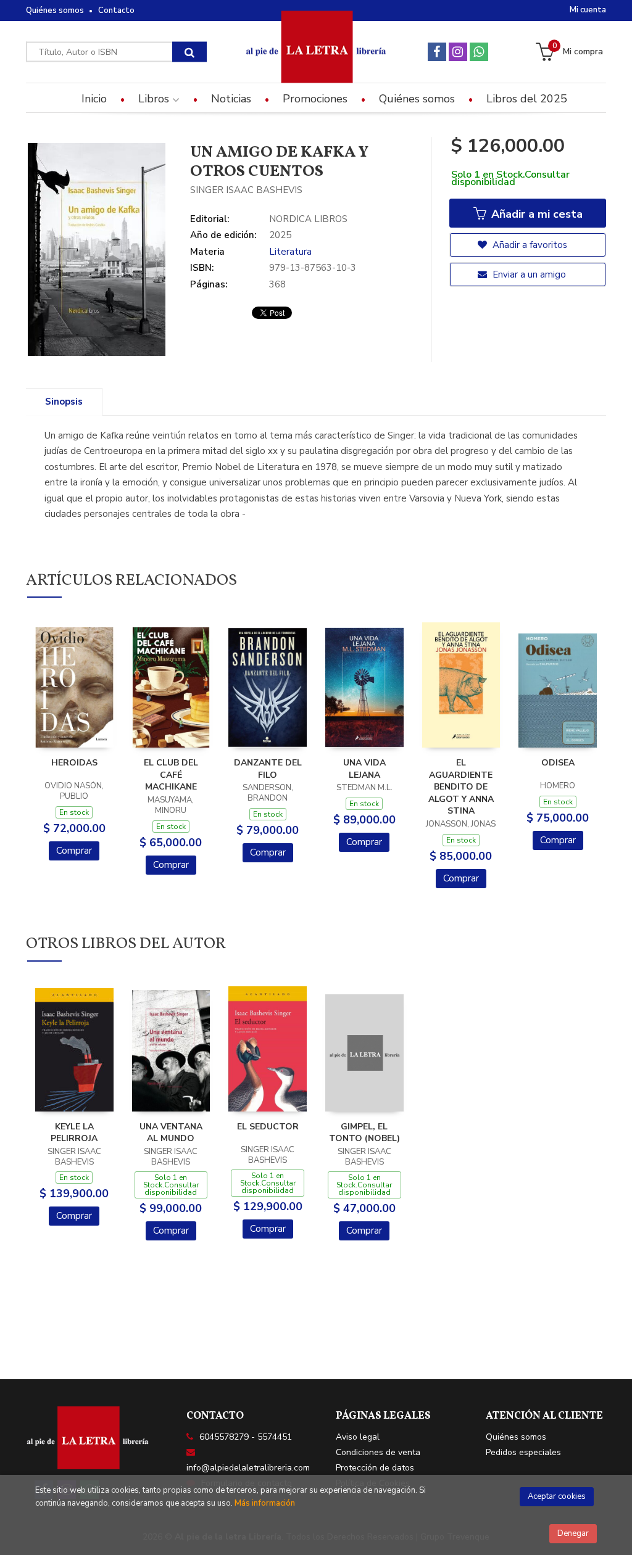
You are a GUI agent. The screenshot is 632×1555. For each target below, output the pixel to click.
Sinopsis (64, 401)
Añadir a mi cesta (535, 214)
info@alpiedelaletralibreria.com (248, 1468)
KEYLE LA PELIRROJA (74, 1133)
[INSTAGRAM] (458, 52)
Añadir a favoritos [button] (528, 245)
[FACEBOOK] (437, 52)
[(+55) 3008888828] (479, 52)
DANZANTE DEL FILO (268, 769)
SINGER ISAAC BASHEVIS (246, 190)
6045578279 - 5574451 (245, 1437)
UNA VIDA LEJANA (364, 769)
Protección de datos (375, 1468)
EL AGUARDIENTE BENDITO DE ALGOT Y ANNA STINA (461, 787)
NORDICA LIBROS (308, 219)
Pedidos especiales (523, 1452)
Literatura (290, 251)
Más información (265, 1503)
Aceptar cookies (557, 1496)
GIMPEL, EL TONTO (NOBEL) (364, 1133)
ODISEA (558, 763)
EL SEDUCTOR (268, 1126)
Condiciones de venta (378, 1452)
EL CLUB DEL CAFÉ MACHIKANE (171, 775)
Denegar (573, 1533)
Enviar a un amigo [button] (528, 274)
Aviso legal (358, 1437)
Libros (155, 98)
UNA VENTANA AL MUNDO (170, 1133)
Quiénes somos (55, 10)
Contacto (116, 10)
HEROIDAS (74, 763)
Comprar (74, 850)
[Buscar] (189, 52)
